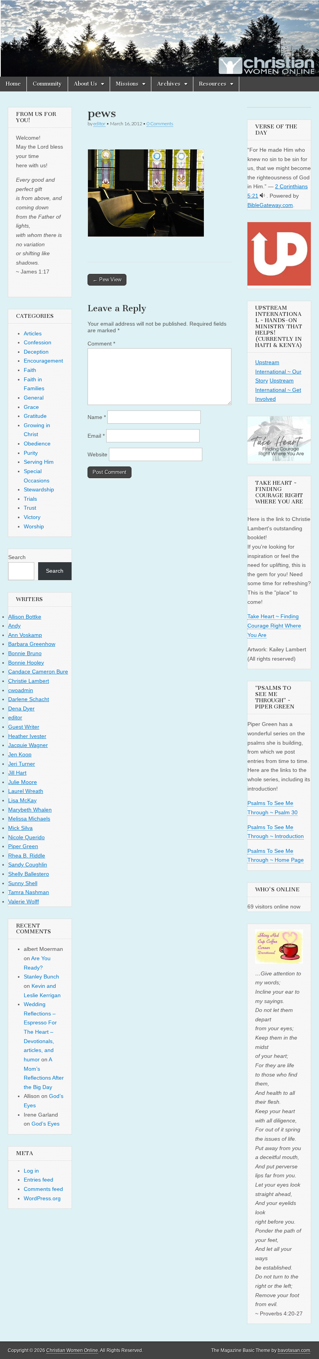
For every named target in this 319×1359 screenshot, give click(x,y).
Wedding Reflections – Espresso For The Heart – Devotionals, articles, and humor (40, 1032)
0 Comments (160, 123)
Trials (30, 499)
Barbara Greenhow (31, 644)
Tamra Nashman (28, 892)
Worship (34, 526)
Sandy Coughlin (27, 864)
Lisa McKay (22, 800)
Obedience (37, 443)
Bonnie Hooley (26, 662)
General (34, 398)
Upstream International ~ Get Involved (278, 389)
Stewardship (39, 489)
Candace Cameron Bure (38, 671)
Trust (30, 508)
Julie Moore (22, 782)
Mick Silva (20, 828)
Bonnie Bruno (25, 653)
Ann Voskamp (25, 635)
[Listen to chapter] (262, 196)
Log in (31, 1171)
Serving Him (39, 462)
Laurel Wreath (25, 791)
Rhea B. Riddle (26, 855)
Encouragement (43, 361)
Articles (33, 333)
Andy (14, 626)
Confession (37, 342)
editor (99, 123)
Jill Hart (17, 773)
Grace (31, 407)
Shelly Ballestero (28, 874)
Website (97, 454)
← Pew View (107, 279)
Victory (32, 517)
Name (97, 417)
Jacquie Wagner (28, 745)
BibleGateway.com (270, 205)
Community (47, 84)
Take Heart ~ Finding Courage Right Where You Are (274, 625)
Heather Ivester (27, 736)
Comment (101, 343)
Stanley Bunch (41, 976)
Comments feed (43, 1189)
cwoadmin (20, 690)
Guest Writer (23, 727)
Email (96, 436)
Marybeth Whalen (30, 810)
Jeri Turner (21, 764)
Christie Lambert (28, 681)
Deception (36, 352)
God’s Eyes (46, 1124)
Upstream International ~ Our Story (278, 371)
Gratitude (35, 416)
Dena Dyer (21, 708)
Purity (31, 453)
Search (17, 557)
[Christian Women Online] (159, 38)
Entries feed (38, 1180)
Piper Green (23, 846)
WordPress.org (42, 1198)
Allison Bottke (24, 617)
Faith (30, 370)
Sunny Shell (22, 883)
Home (13, 84)
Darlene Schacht (28, 699)
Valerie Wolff (23, 901)
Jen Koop (20, 754)
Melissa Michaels (29, 818)
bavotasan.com (294, 1350)
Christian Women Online (72, 1350)
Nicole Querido (26, 837)
